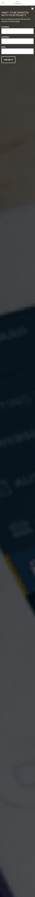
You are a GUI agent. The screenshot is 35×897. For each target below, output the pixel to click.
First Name (5, 27)
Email (3, 47)
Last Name (5, 37)
